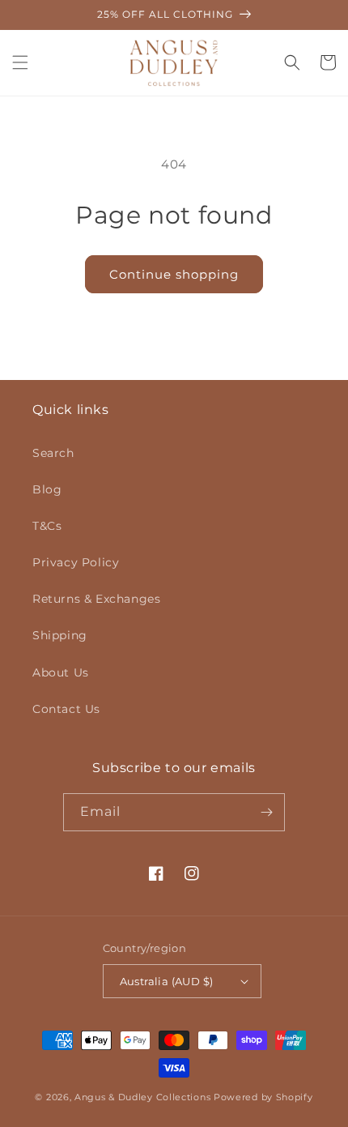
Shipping (59, 635)
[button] (20, 62)
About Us (60, 672)
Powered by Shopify (263, 1097)
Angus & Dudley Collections (142, 1097)
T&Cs (47, 526)
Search (53, 453)
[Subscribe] (266, 812)
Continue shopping (174, 274)
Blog (47, 489)
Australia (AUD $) (167, 981)
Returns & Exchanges (96, 598)
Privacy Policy (75, 562)
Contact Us (66, 709)
